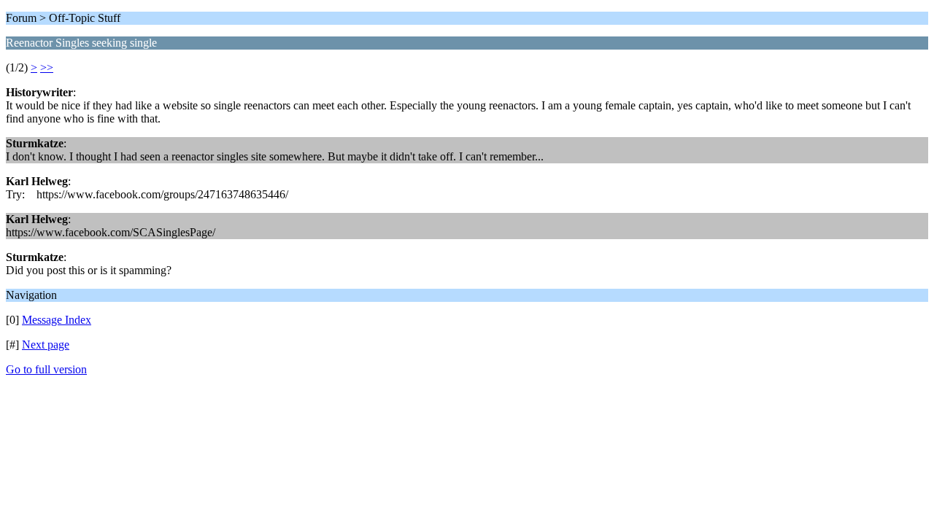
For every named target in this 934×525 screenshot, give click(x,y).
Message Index (56, 320)
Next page (45, 344)
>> (46, 67)
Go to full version (46, 369)
